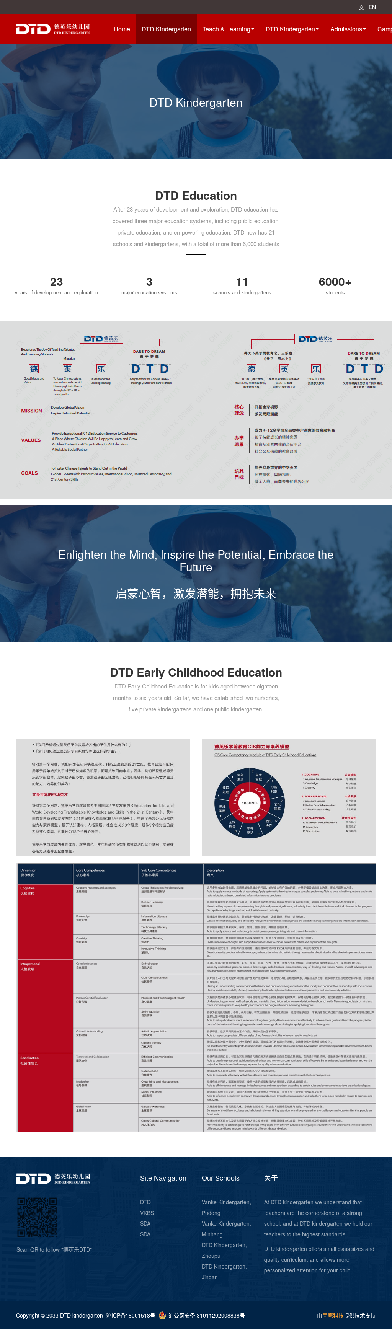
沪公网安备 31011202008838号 (206, 1315)
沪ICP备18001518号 (130, 1315)
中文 (358, 7)
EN (372, 7)
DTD (145, 1202)
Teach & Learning (226, 28)
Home (122, 28)
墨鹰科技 (333, 1315)
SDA (145, 1223)
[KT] (62, 28)
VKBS (147, 1212)
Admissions (346, 28)
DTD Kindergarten (166, 28)
